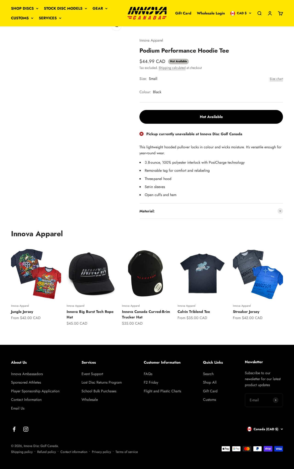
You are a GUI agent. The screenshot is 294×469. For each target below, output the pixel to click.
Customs (209, 399)
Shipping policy (22, 451)
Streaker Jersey (246, 311)
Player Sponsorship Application (35, 391)
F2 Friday (151, 382)
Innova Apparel (151, 40)
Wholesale (90, 399)
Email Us (17, 408)
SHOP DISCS (22, 8)
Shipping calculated (172, 67)
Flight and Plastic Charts (162, 391)
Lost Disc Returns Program (102, 382)
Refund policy (46, 451)
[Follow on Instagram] (26, 429)
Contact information (73, 451)
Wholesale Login (211, 13)
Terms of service (127, 451)
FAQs (148, 373)
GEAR (98, 8)
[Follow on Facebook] (14, 429)
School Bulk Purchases (99, 391)
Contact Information (26, 399)
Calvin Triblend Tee (194, 311)
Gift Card (183, 13)
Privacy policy (101, 451)
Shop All (210, 382)
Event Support (92, 373)
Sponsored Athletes (26, 382)
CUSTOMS (20, 18)
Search (208, 373)
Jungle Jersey (22, 311)
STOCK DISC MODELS (63, 8)
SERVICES (48, 18)
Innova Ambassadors (27, 373)
